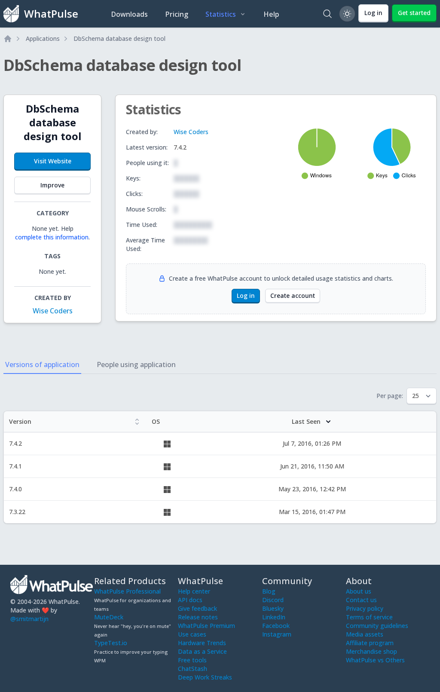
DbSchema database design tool (119, 38)
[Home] (7, 38)
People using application (136, 364)
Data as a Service (202, 651)
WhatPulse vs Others (375, 660)
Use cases (192, 634)
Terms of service (369, 617)
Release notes (198, 617)
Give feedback (197, 608)
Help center (194, 591)
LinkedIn (273, 617)
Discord (273, 600)
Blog (268, 591)
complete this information (52, 237)
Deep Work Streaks (205, 677)
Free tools (192, 660)
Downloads (129, 14)
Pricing (176, 14)
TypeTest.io (110, 643)
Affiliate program (370, 643)
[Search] (327, 14)
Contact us (361, 600)
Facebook (276, 626)
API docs (190, 600)
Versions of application (42, 364)
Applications (43, 38)
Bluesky (273, 608)
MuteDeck (108, 617)
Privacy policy (364, 608)
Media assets (364, 634)
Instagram (276, 634)
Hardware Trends (202, 643)
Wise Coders (53, 310)
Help (271, 14)
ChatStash (192, 668)
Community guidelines (377, 626)
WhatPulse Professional (127, 591)
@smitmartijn (29, 619)
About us (358, 591)
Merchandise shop (371, 651)
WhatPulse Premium (206, 626)
